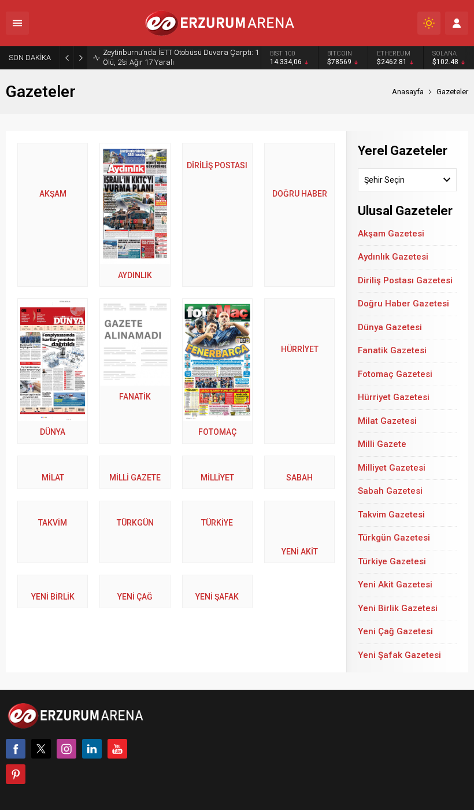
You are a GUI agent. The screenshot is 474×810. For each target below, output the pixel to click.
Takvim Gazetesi (391, 514)
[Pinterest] (15, 774)
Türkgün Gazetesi (394, 537)
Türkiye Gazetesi (392, 561)
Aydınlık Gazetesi (393, 256)
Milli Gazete (382, 444)
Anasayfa (408, 91)
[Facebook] (15, 749)
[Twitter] (41, 749)
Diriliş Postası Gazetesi (405, 280)
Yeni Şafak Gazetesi (399, 655)
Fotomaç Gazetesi (395, 374)
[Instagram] (66, 749)
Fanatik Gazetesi (392, 350)
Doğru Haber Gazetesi (403, 303)
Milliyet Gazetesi (391, 468)
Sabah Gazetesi (390, 491)
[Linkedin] (92, 749)
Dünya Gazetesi (390, 327)
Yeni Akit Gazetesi (395, 584)
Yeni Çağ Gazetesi (395, 631)
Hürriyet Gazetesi (393, 397)
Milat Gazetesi (387, 421)
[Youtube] (117, 749)
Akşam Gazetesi (391, 233)
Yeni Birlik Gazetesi (398, 608)
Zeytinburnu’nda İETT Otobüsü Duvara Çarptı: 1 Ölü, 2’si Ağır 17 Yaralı (181, 57)
